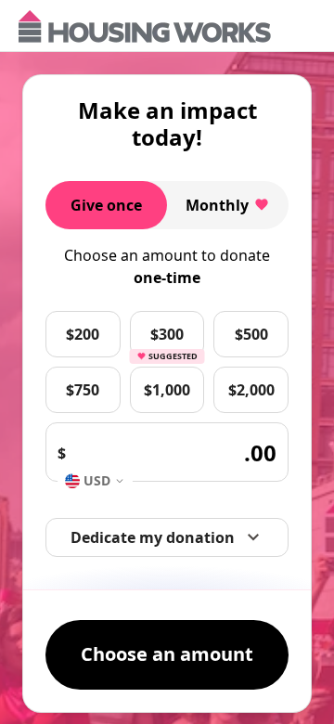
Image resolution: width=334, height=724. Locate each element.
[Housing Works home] (145, 26)
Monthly (217, 205)
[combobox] (95, 480)
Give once (106, 205)
